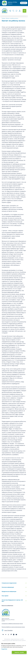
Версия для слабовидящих (7, 605)
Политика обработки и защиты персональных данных (13, 627)
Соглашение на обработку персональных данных (12, 623)
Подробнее (4, 649)
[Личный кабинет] (20, 11)
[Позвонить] (10, 11)
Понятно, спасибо (19, 652)
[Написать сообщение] (16, 11)
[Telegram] (5, 634)
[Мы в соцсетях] (8, 634)
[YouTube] (16, 634)
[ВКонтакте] (3, 634)
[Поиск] (13, 11)
